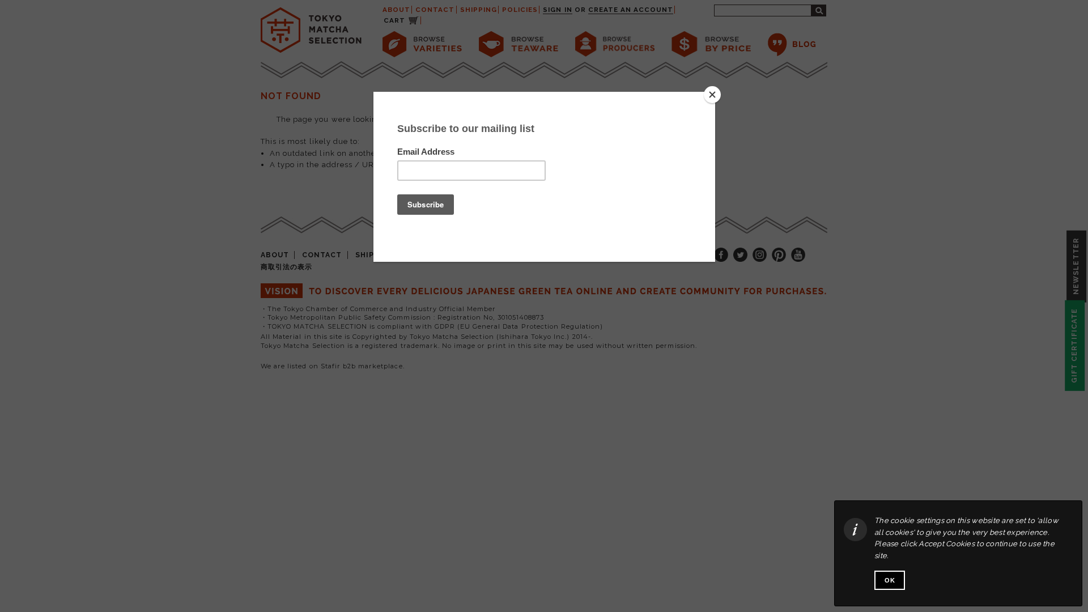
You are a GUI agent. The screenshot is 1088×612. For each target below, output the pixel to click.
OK (890, 580)
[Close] (712, 94)
